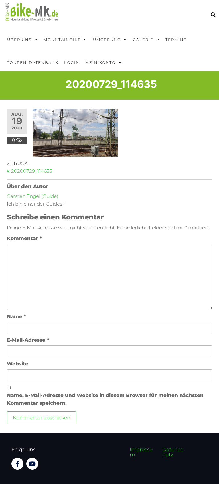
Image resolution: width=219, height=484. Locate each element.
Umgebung (107, 39)
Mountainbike (62, 39)
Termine (176, 39)
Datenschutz (172, 452)
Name (16, 316)
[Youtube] (32, 464)
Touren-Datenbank (32, 62)
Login (72, 62)
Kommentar (24, 238)
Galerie (143, 39)
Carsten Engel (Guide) (32, 196)
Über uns (19, 39)
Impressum (141, 452)
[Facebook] (17, 464)
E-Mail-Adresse (28, 340)
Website (17, 364)
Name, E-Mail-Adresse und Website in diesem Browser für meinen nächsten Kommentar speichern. (105, 399)
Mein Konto (100, 62)
